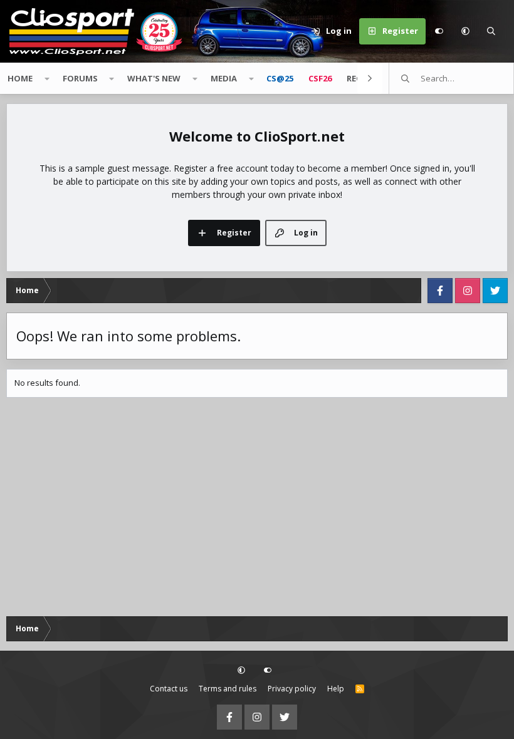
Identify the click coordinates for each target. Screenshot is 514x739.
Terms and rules (227, 688)
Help (335, 688)
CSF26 (320, 78)
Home (20, 78)
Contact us (168, 688)
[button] (465, 31)
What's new (154, 78)
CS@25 (279, 78)
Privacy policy (292, 688)
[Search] (491, 31)
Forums (80, 78)
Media (224, 78)
